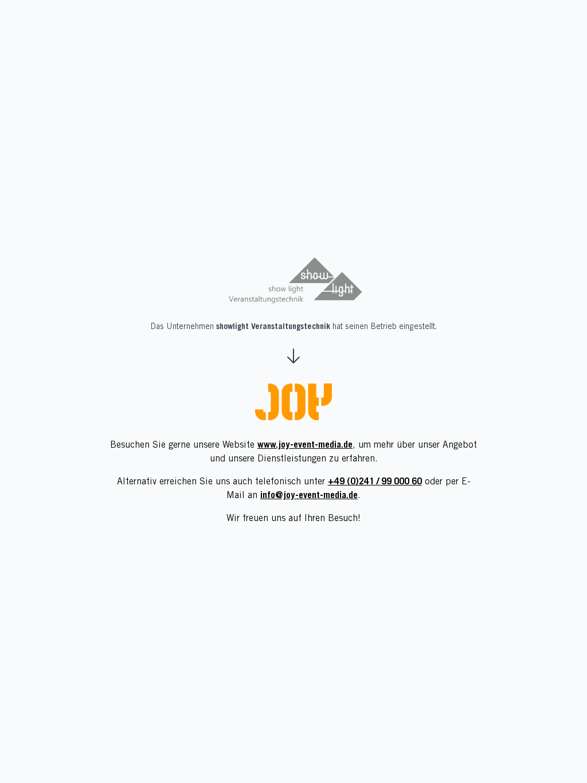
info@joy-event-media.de (309, 495)
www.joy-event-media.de (305, 445)
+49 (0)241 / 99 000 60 (375, 482)
